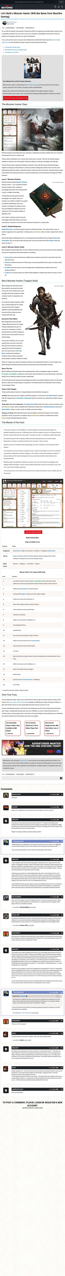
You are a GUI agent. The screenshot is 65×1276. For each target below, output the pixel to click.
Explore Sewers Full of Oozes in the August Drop (29, 2)
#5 (62, 859)
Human (15, 556)
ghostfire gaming (20, 27)
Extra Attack (50, 240)
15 (61, 778)
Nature (22, 374)
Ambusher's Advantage (24, 398)
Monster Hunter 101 (30, 27)
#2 (62, 807)
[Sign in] (58, 6)
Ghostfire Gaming (32, 85)
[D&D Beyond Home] (7, 7)
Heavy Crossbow (34, 604)
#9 (62, 949)
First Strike (49, 395)
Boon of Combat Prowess (25, 679)
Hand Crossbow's (45, 413)
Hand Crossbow (52, 583)
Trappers (7, 272)
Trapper (23, 594)
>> (26, 996)
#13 (62, 1048)
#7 (62, 915)
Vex (24, 238)
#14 (62, 1067)
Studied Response (7, 229)
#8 (62, 933)
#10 (61, 992)
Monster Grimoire (21, 182)
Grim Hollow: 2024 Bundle (17, 702)
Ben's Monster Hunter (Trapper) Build (16, 50)
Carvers (7, 257)
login (37, 1102)
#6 (62, 897)
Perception (5, 374)
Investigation (13, 374)
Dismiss (61, 2)
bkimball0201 (22, 996)
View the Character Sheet (33, 532)
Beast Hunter (16, 551)
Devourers (8, 262)
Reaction (38, 232)
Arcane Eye (24, 760)
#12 (62, 1033)
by (12, 22)
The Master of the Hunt (12, 52)
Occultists (8, 267)
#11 (62, 1020)
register (50, 1102)
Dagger (31, 669)
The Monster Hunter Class (12, 47)
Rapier (35, 413)
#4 (61, 841)
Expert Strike (6, 409)
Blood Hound (51, 551)
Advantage (36, 415)
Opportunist (29, 404)
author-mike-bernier (10, 27)
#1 (62, 794)
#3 (62, 819)
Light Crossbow (34, 635)
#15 (62, 1089)
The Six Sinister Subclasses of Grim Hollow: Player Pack (32, 725)
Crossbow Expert (34, 640)
